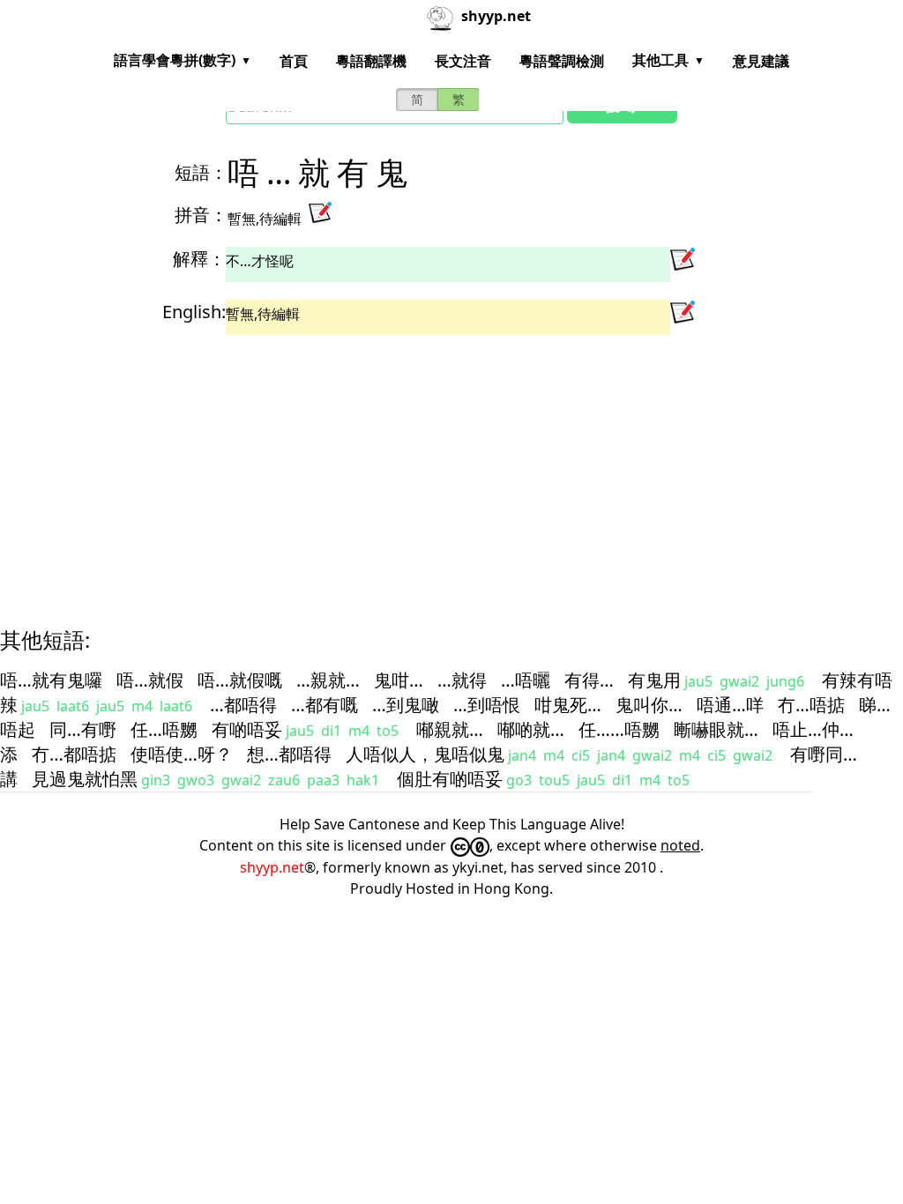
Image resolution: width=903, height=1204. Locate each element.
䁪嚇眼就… (716, 729)
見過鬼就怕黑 (85, 779)
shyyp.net (272, 867)
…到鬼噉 (405, 705)
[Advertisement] (451, 465)
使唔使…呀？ (182, 754)
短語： (201, 172)
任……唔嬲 (619, 729)
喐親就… (449, 729)
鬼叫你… (649, 705)
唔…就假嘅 (240, 680)
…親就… (328, 680)
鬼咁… (398, 680)
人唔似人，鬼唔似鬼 (425, 754)
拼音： (201, 215)
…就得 (462, 680)
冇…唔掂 (811, 705)
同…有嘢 (82, 729)
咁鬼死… (567, 705)
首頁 (294, 61)
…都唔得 (243, 705)
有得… (589, 680)
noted (680, 845)
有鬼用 (654, 680)
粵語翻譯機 (371, 61)
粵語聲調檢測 (561, 61)
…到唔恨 (486, 705)
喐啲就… (530, 729)
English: (194, 311)
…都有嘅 (324, 705)
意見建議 (761, 61)
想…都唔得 (289, 754)
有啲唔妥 (247, 729)
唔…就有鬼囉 (51, 680)
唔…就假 (149, 680)
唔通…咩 (730, 705)
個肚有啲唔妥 (450, 779)
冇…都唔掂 (74, 754)
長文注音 (463, 61)
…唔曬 (525, 680)
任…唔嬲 (164, 729)
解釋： (199, 259)
